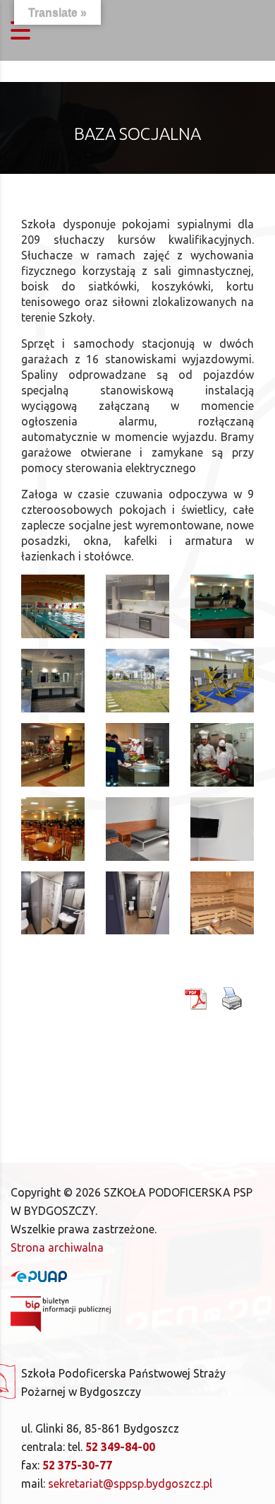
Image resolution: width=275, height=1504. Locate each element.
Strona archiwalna (57, 1247)
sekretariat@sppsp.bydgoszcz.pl (130, 1483)
